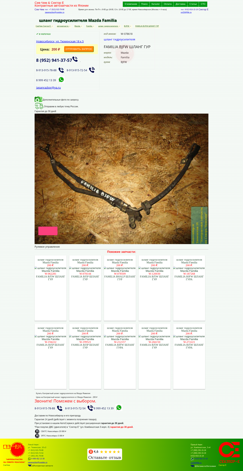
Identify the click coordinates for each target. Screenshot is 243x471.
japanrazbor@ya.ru (48, 87)
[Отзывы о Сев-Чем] (104, 459)
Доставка (180, 4)
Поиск (144, 4)
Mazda (77, 26)
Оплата (168, 4)
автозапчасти (62, 26)
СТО (203, 4)
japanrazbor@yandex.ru (54, 12)
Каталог (156, 4)
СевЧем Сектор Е (43, 26)
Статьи (193, 4)
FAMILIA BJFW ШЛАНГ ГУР (147, 26)
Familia (89, 26)
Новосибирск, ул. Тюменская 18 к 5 (60, 41)
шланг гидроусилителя (108, 26)
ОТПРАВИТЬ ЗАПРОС (79, 49)
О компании (131, 4)
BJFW (126, 26)
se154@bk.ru (186, 12)
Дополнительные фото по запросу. (60, 100)
